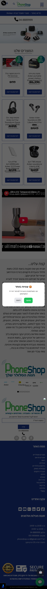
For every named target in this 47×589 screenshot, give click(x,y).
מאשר (28, 300)
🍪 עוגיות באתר (23, 286)
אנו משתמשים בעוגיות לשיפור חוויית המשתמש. (23, 292)
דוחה (18, 300)
